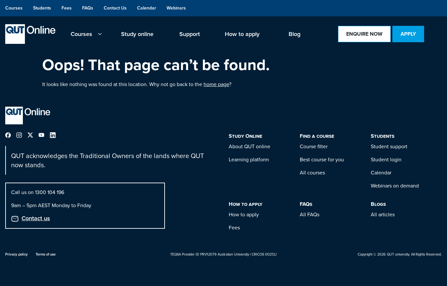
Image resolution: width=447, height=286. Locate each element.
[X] (33, 134)
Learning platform (249, 159)
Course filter (314, 146)
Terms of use (46, 254)
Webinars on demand (395, 185)
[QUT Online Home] (30, 34)
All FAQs (309, 214)
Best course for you (322, 159)
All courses (312, 172)
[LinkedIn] (55, 134)
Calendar (381, 172)
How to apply (244, 214)
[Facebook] (10, 134)
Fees (234, 227)
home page (216, 84)
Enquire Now (364, 34)
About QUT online (249, 146)
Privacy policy (16, 254)
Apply (408, 34)
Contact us (36, 218)
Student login (386, 159)
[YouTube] (44, 134)
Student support (389, 146)
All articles (383, 214)
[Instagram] (21, 134)
